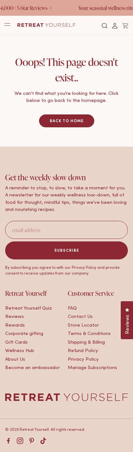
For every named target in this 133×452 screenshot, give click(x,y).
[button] (104, 26)
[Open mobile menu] (7, 25)
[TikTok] (43, 441)
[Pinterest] (31, 441)
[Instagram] (20, 441)
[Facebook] (8, 441)
